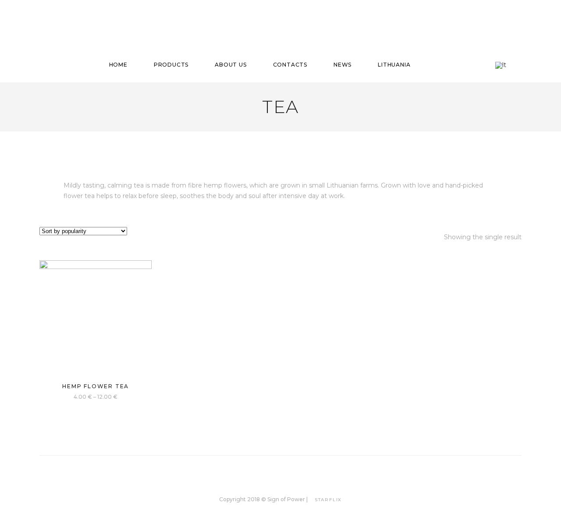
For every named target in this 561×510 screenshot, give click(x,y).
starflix (328, 500)
